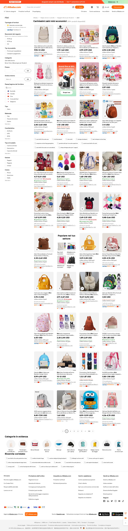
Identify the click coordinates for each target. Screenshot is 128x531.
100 (89, 431)
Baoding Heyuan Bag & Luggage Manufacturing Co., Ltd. (112, 56)
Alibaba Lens (13, 514)
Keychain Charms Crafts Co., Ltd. (43, 225)
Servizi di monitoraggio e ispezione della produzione (39, 494)
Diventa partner (107, 494)
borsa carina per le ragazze (96, 458)
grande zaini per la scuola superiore (68, 143)
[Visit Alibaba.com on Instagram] (115, 501)
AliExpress (37, 522)
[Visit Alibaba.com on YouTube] (119, 501)
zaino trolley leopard (68, 466)
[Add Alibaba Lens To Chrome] (31, 514)
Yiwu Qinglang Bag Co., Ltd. (65, 345)
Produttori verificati (59, 479)
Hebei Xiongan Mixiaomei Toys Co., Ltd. (89, 93)
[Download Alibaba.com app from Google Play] (118, 514)
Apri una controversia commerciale (88, 487)
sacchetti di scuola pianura (73, 462)
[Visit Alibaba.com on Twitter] (112, 501)
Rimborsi (80, 490)
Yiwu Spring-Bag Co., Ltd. (87, 262)
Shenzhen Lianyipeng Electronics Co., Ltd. (44, 54)
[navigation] (18, 225)
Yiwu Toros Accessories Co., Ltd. (66, 382)
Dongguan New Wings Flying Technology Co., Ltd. (112, 184)
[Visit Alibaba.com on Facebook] (104, 501)
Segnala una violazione (84, 497)
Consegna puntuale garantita (37, 487)
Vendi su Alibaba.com (109, 479)
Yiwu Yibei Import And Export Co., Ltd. (44, 186)
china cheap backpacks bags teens (17, 462)
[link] (125, 513)
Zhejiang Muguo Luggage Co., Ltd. (44, 419)
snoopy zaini (11, 466)
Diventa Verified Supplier (110, 490)
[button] (73, 7)
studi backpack (58, 139)
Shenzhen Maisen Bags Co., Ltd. (66, 306)
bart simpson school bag (99, 139)
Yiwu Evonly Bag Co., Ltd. (109, 343)
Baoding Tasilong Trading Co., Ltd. (66, 56)
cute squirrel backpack (92, 462)
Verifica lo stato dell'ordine (111, 487)
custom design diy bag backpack (57, 458)
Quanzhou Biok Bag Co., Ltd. (88, 227)
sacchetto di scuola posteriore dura (17, 458)
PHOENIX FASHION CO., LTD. (65, 419)
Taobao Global (72, 522)
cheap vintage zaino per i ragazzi (69, 147)
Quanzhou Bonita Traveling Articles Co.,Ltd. (89, 301)
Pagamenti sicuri (33, 479)
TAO (78, 522)
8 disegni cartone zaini (78, 458)
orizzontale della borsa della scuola (41, 462)
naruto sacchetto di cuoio (90, 143)
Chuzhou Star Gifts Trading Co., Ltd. (112, 383)
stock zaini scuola (108, 462)
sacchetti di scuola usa (42, 139)
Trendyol (83, 522)
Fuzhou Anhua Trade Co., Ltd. (88, 184)
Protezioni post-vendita (35, 490)
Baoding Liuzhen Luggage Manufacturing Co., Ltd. (44, 93)
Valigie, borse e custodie (47, 17)
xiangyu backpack (82, 139)
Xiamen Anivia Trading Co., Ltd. (43, 341)
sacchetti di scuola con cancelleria (45, 147)
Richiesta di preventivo (60, 483)
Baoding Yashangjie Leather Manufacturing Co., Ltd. (89, 56)
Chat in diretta (82, 483)
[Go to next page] (93, 431)
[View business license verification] (81, 528)
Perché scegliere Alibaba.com (12, 479)
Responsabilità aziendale (11, 487)
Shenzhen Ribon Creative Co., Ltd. (66, 225)
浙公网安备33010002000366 (94, 528)
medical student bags (38, 458)
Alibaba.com (93, 514)
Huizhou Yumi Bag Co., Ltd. (110, 131)
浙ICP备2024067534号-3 (111, 528)
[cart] (98, 7)
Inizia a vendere (107, 483)
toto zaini (69, 139)
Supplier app (61, 514)
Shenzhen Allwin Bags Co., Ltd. (111, 264)
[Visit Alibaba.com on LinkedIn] (108, 501)
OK (28, 71)
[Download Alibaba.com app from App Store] (104, 514)
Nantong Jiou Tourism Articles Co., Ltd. (44, 380)
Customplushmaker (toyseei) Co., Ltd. (112, 93)
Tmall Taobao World (54, 522)
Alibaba (35, 17)
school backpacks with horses (28, 466)
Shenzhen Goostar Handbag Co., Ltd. (44, 266)
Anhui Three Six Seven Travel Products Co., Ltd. (112, 305)
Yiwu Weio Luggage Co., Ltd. (65, 184)
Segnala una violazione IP (85, 494)
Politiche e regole (34, 499)
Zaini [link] (78, 17)
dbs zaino (58, 462)
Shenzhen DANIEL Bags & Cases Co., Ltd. (89, 421)
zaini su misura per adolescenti (49, 466)
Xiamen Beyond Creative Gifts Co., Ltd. (89, 131)
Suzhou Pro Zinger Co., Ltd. (87, 345)
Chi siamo (7, 476)
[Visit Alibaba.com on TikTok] (123, 501)
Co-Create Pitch (8, 483)
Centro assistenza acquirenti (86, 479)
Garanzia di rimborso (34, 483)
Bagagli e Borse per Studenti (65, 17)
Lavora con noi (8, 490)
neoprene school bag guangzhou (45, 143)
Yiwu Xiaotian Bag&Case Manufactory (89, 384)
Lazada (64, 522)
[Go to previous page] (63, 431)
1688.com (45, 522)
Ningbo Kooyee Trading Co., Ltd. (111, 225)
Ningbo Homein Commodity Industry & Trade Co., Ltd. (44, 303)
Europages (91, 522)
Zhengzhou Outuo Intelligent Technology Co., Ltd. (66, 132)
